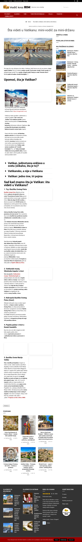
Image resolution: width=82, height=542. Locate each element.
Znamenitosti (50, 26)
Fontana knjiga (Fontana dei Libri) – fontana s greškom (11, 465)
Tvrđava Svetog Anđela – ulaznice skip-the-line (17, 528)
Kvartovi (34, 26)
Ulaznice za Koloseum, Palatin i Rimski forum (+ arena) (72, 98)
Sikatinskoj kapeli (13, 276)
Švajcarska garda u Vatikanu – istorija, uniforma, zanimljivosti (28, 438)
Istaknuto (7, 405)
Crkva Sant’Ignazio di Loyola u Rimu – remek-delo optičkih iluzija (11, 434)
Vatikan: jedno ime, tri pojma (25, 176)
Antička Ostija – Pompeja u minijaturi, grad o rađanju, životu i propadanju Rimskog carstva (28, 467)
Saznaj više (71, 539)
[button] (28, 164)
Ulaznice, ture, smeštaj (37, 7)
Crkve (30, 26)
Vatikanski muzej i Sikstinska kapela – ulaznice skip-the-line (72, 87)
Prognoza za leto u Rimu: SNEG (16, 397)
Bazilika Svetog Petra (10, 192)
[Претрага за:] (70, 6)
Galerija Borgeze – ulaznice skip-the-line (72, 74)
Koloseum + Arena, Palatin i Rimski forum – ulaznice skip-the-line (72, 64)
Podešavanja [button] (63, 539)
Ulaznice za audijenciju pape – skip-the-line (37, 498)
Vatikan (44, 26)
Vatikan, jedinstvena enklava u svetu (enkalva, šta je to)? (26, 164)
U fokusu (39, 26)
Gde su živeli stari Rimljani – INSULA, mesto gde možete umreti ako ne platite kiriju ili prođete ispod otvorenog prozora (45, 436)
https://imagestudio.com (19, 111)
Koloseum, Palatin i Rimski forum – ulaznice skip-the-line (72, 53)
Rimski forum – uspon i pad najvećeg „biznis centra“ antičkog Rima (45, 465)
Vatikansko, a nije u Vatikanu (25, 171)
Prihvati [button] (56, 539)
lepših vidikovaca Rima (18, 262)
